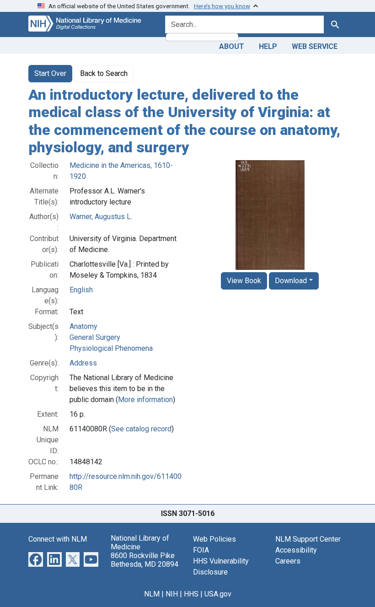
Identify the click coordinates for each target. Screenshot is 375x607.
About (231, 46)
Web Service (315, 46)
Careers (287, 561)
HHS (191, 594)
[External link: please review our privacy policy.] (35, 558)
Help (268, 46)
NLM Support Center (308, 539)
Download (291, 280)
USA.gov (217, 594)
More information (145, 399)
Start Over (50, 73)
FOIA (201, 550)
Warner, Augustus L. (101, 216)
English (81, 289)
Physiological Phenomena (111, 348)
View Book (244, 280)
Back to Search (104, 73)
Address (83, 363)
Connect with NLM (57, 539)
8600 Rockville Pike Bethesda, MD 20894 (144, 560)
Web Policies (214, 539)
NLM (152, 594)
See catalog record (141, 428)
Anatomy (83, 326)
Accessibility (296, 550)
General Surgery (95, 337)
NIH (172, 594)
